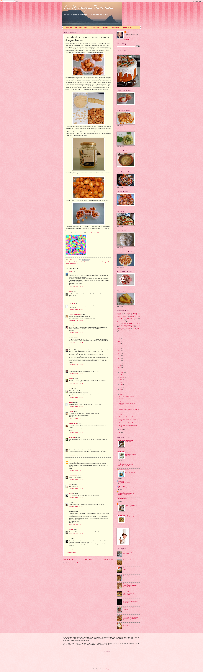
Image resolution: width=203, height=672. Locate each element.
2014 (119, 355)
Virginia (71, 493)
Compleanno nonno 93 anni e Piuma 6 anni (128, 422)
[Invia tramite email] (82, 260)
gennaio (121, 429)
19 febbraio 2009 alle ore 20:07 (76, 470)
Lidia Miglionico (73, 325)
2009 (119, 368)
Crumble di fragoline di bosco (129, 576)
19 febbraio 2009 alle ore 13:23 (76, 397)
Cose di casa (76, 262)
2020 (119, 341)
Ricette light (136, 325)
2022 (119, 338)
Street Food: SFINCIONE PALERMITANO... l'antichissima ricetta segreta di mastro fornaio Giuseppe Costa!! (130, 618)
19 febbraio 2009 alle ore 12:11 (76, 373)
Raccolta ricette (95, 262)
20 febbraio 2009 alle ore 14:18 (76, 488)
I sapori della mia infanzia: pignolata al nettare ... (127, 404)
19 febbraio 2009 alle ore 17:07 (76, 443)
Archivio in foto (127, 28)
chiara (70, 388)
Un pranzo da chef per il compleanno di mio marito (129, 413)
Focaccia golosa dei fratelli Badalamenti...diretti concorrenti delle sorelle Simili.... (130, 585)
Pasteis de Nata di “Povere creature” (126, 487)
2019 (119, 343)
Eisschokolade (128, 441)
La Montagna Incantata (88, 8)
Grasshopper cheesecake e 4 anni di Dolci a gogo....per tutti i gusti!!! (131, 454)
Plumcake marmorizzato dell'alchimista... (128, 624)
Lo (69, 502)
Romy (70, 448)
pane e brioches (136, 330)
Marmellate (136, 318)
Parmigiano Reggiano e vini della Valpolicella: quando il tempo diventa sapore (128, 465)
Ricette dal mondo (127, 323)
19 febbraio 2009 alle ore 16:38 (76, 432)
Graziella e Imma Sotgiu (75, 314)
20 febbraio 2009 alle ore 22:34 (76, 524)
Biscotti (135, 313)
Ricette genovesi (127, 325)
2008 (119, 432)
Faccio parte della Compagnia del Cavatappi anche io (129, 410)
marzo (121, 391)
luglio (121, 382)
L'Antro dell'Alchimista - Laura (125, 440)
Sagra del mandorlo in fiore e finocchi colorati (129, 401)
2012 (119, 360)
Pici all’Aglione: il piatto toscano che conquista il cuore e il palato (126, 493)
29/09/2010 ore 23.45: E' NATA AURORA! (130, 608)
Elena (70, 348)
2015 (119, 353)
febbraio (122, 394)
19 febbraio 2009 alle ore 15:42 (76, 418)
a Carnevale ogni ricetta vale (96, 233)
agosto (121, 379)
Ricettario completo (103, 262)
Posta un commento (71, 552)
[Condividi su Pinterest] (89, 260)
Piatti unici (129, 320)
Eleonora (71, 529)
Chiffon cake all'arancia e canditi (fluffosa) (128, 54)
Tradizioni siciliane (74, 263)
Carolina (71, 411)
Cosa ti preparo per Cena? (124, 492)
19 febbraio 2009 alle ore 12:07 (76, 343)
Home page (68, 28)
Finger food (129, 318)
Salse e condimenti (125, 328)
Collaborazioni (115, 28)
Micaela (71, 402)
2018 (119, 346)
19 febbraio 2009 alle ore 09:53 (76, 287)
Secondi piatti (136, 328)
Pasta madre (120, 320)
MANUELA (72, 437)
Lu (69, 538)
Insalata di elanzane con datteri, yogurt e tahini (130, 471)
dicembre (122, 370)
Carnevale (71, 262)
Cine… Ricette (121, 486)
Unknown (71, 460)
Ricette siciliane (129, 327)
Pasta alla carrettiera (127, 560)
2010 (119, 365)
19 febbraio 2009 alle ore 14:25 (76, 406)
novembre (122, 372)
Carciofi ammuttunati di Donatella (126, 407)
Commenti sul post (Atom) (74, 562)
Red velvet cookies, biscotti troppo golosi (127, 500)
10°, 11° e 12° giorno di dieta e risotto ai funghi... (128, 425)
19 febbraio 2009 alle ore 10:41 (76, 309)
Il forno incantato (122, 498)
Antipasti (119, 313)
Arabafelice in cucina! (123, 469)
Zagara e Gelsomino (123, 515)
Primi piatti (120, 322)
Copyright (105, 28)
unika (70, 291)
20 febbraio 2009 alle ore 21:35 (76, 506)
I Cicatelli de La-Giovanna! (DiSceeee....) (131, 506)
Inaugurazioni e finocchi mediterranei (127, 416)
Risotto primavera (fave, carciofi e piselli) (130, 517)
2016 (119, 351)
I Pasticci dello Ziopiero (123, 504)
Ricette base (131, 322)
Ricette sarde (121, 326)
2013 (119, 358)
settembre (122, 377)
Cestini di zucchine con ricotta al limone (130, 568)
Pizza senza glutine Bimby (124, 482)
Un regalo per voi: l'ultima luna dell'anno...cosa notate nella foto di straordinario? (130, 601)
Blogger (107, 669)
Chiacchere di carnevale (124, 398)
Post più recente (68, 559)
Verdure (121, 330)
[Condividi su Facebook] (87, 260)
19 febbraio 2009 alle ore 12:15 (76, 384)
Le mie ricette (94, 28)
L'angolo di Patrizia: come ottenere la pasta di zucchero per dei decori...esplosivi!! (131, 593)
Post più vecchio (108, 559)
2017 (119, 348)
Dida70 (70, 272)
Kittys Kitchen (72, 304)
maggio (121, 387)
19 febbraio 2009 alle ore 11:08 (76, 320)
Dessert (132, 316)
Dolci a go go (121, 451)
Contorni (119, 315)
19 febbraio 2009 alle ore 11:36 (76, 332)
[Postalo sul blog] (84, 260)
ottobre (121, 375)
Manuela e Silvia (73, 423)
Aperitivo (128, 313)
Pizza (137, 320)
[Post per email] (80, 259)
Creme (126, 314)
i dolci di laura (72, 475)
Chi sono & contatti (81, 28)
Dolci (90, 262)
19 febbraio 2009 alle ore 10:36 (76, 299)
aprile (121, 389)
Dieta (138, 316)
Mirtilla (71, 378)
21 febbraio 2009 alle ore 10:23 (76, 534)
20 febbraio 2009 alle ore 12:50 (76, 479)
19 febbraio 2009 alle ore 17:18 (76, 455)
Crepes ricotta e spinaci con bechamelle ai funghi (128, 419)
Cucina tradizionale (84, 262)
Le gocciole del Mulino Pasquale (126, 396)
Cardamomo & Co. (122, 481)
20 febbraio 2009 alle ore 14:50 (76, 497)
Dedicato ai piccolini (122, 316)
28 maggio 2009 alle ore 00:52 (75, 549)
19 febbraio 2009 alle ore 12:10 (76, 364)
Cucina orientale (133, 314)
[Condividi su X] (86, 260)
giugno (121, 384)
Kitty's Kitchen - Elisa (123, 463)
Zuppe (127, 330)
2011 (119, 363)
